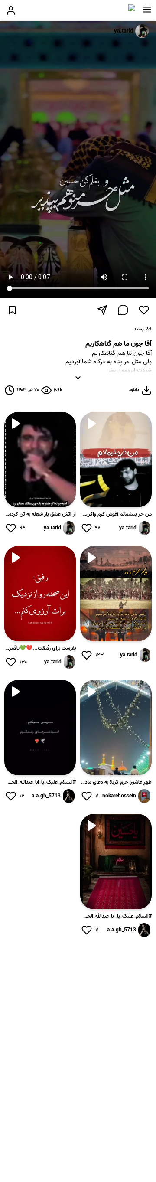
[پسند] (144, 310)
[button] (147, 9)
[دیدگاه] (123, 310)
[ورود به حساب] (11, 10)
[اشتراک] (102, 310)
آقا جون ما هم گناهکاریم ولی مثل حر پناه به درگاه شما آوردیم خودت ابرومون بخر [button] (89, 364)
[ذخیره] (12, 310)
